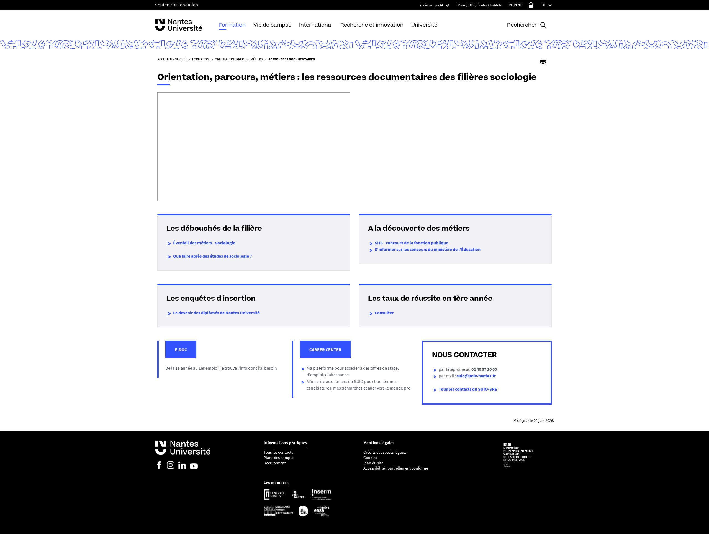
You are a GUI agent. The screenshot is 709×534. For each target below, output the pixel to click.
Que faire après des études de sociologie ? (212, 256)
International (316, 25)
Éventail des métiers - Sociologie (204, 242)
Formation (232, 25)
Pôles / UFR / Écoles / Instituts (480, 5)
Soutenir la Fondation (176, 5)
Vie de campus (272, 25)
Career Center (325, 349)
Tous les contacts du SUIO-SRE (468, 389)
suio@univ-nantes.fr (476, 376)
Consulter (384, 312)
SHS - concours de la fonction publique (411, 242)
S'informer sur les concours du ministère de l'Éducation (428, 249)
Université (424, 25)
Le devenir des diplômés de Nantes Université (216, 312)
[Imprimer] (543, 62)
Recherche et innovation (372, 25)
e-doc (181, 349)
